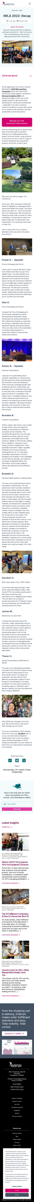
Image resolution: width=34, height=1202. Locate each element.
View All (6, 827)
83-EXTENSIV (17, 1084)
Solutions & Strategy (10, 964)
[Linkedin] (17, 760)
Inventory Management (18, 856)
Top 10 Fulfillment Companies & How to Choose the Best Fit (15, 915)
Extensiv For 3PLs (17, 1101)
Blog (21, 10)
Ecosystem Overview (17, 1107)
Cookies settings (17, 1186)
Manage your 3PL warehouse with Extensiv (17, 122)
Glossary (17, 1142)
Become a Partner (17, 1116)
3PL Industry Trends (22, 770)
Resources (15, 10)
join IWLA (21, 733)
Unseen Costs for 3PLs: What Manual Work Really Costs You (15, 972)
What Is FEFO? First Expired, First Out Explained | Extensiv (15, 863)
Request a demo (13, 1033)
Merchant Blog (8, 770)
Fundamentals (17, 772)
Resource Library (17, 1133)
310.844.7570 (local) (17, 1089)
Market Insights (17, 1139)
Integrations (17, 1110)
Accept (17, 1190)
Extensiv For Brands (17, 1098)
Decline (17, 1195)
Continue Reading (10, 883)
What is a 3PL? (17, 1145)
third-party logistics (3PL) (11, 96)
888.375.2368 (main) (17, 1087)
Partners (17, 1113)
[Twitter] (24, 760)
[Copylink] (10, 760)
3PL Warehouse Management (12, 853)
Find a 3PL (17, 1104)
